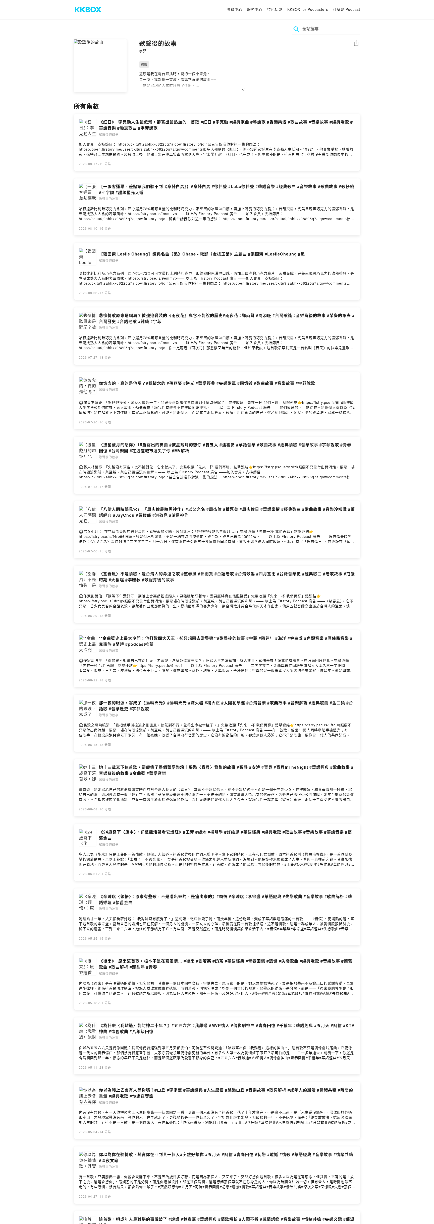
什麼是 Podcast (346, 9)
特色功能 (274, 9)
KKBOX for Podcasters (307, 9)
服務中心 (254, 9)
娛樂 (144, 64)
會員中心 (234, 9)
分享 (356, 43)
